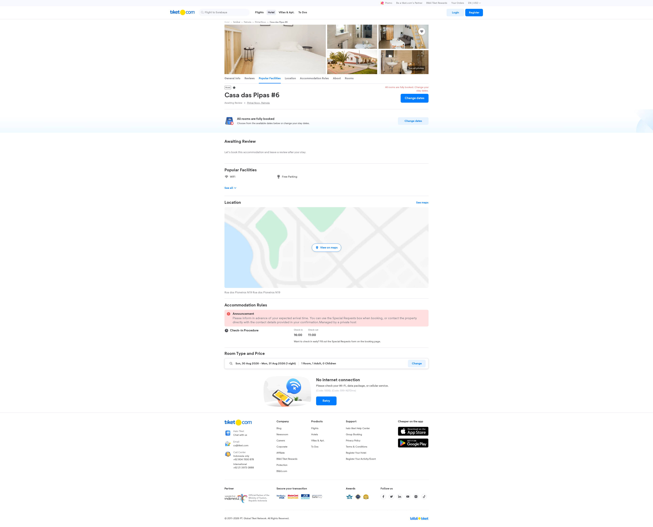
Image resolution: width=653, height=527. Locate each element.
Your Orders (457, 3)
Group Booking (354, 434)
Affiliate (281, 452)
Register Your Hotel (356, 452)
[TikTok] (424, 496)
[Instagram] (416, 496)
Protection (282, 465)
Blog (279, 428)
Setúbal (236, 22)
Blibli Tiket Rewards (436, 3)
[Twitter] (391, 496)
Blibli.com (282, 471)
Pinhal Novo (260, 22)
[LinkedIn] (399, 496)
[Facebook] (383, 496)
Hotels (314, 434)
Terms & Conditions (356, 446)
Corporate (282, 446)
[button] (326, 247)
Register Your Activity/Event (361, 459)
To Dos (315, 446)
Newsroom (282, 434)
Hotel (226, 22)
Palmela (247, 22)
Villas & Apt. (317, 440)
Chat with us (240, 435)
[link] (455, 12)
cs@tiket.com (240, 445)
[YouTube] (408, 496)
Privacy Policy (353, 440)
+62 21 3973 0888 (243, 467)
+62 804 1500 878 (243, 459)
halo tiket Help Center (358, 428)
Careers (281, 440)
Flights (315, 428)
